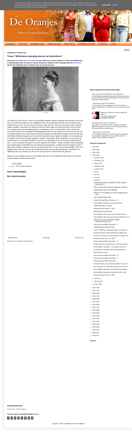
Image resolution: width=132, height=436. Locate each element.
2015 (94, 307)
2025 (94, 149)
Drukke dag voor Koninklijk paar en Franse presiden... (111, 244)
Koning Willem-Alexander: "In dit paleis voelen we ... (110, 247)
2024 (94, 152)
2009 (94, 324)
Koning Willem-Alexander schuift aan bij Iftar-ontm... (110, 272)
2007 (94, 330)
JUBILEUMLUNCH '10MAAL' (103, 206)
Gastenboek (102, 44)
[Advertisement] (45, 229)
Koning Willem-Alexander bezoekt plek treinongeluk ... (111, 269)
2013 (94, 313)
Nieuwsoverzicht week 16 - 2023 (104, 208)
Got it (115, 5)
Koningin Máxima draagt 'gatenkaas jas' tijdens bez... (111, 233)
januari (96, 284)
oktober (96, 163)
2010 (94, 321)
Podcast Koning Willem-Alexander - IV (106, 241)
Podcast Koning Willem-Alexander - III (106, 255)
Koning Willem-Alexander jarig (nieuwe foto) (108, 203)
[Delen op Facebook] (19, 164)
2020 (94, 293)
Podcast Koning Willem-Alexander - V (106, 224)
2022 (94, 287)
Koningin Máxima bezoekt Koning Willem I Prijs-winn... (111, 264)
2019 (94, 296)
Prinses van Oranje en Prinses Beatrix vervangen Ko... (111, 235)
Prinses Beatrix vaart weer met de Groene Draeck (110, 214)
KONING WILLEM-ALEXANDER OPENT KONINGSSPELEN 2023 (107, 220)
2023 (94, 155)
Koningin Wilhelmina (26, 166)
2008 (94, 327)
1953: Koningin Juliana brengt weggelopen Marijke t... (111, 187)
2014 (94, 310)
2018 (94, 299)
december (97, 157)
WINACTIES (22, 44)
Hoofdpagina (10, 44)
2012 (94, 316)
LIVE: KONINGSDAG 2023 (102, 197)
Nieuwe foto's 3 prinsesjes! (101, 132)
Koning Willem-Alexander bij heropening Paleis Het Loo (112, 217)
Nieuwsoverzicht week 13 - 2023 (104, 275)
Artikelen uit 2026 (54, 44)
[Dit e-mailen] (13, 164)
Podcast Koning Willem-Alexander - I (105, 261)
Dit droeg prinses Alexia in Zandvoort (104, 123)
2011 (94, 318)
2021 (94, 290)
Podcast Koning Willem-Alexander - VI (106, 200)
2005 (94, 335)
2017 (94, 302)
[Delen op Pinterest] (21, 164)
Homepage (46, 237)
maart (96, 278)
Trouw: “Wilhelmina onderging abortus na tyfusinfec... (111, 230)
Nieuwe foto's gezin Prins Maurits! (104, 103)
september (97, 166)
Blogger (82, 423)
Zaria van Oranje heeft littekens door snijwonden (108, 94)
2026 (94, 147)
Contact (113, 44)
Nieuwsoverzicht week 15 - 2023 (104, 238)
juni (95, 174)
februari (97, 281)
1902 (17, 166)
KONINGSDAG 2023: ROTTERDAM (105, 190)
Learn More (106, 5)
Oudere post (79, 237)
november (97, 160)
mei (95, 177)
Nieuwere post (12, 237)
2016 (94, 304)
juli (95, 172)
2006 (94, 332)
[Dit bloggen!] (15, 164)
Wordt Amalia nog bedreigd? (103, 211)
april (95, 180)
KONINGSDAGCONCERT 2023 (104, 227)
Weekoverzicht (69, 44)
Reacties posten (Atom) (25, 241)
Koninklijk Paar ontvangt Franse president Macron (110, 249)
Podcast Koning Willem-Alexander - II (106, 258)
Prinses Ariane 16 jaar (101, 252)
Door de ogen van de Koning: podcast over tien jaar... (111, 266)
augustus (97, 169)
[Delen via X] (17, 164)
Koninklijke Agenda (37, 44)
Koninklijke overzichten (86, 44)
